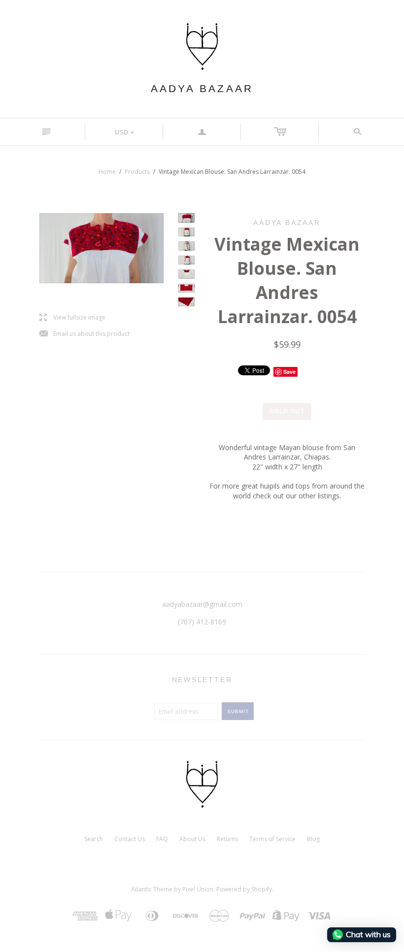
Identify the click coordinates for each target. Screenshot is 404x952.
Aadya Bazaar (202, 88)
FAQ (162, 839)
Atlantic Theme (151, 889)
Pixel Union (197, 889)
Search (93, 839)
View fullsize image (72, 318)
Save (289, 371)
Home (107, 171)
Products (137, 171)
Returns (227, 839)
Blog (313, 839)
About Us (192, 839)
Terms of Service (272, 839)
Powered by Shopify (244, 889)
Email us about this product (84, 334)
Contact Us (129, 839)
